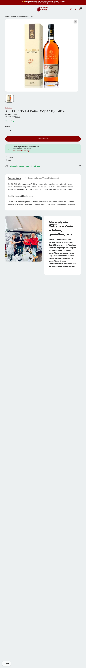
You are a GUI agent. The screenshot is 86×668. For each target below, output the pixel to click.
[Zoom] (75, 21)
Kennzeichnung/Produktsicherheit (43, 178)
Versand (17, 117)
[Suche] (71, 9)
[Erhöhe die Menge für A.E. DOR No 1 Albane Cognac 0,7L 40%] (14, 131)
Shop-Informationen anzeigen (21, 150)
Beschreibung (14, 178)
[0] (79, 9)
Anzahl (7, 126)
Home (7, 16)
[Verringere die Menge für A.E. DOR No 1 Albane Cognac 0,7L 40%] (7, 131)
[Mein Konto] (76, 9)
